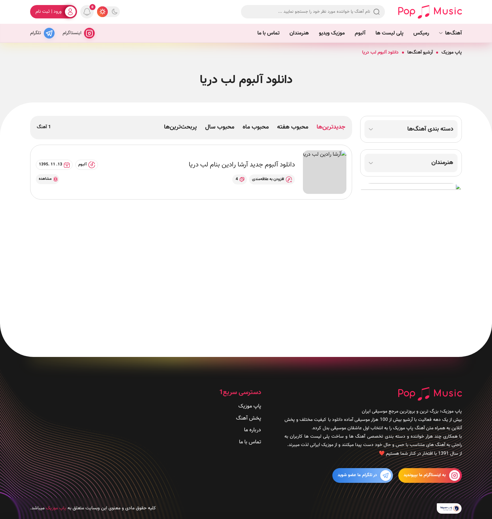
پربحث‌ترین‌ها (180, 127)
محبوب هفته (292, 127)
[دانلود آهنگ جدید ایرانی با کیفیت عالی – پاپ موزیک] (430, 12)
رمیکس (421, 33)
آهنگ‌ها (453, 33)
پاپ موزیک (451, 52)
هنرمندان (299, 33)
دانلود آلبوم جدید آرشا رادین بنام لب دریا (242, 164)
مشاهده (45, 179)
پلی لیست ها (389, 33)
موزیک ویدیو (332, 33)
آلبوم (360, 33)
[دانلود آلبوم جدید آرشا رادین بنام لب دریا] (324, 172)
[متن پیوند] (411, 263)
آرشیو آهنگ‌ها (420, 52)
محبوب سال (219, 127)
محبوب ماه (256, 127)
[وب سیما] (449, 508)
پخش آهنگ (248, 418)
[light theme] (102, 11)
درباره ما (252, 430)
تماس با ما (268, 33)
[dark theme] (114, 11)
